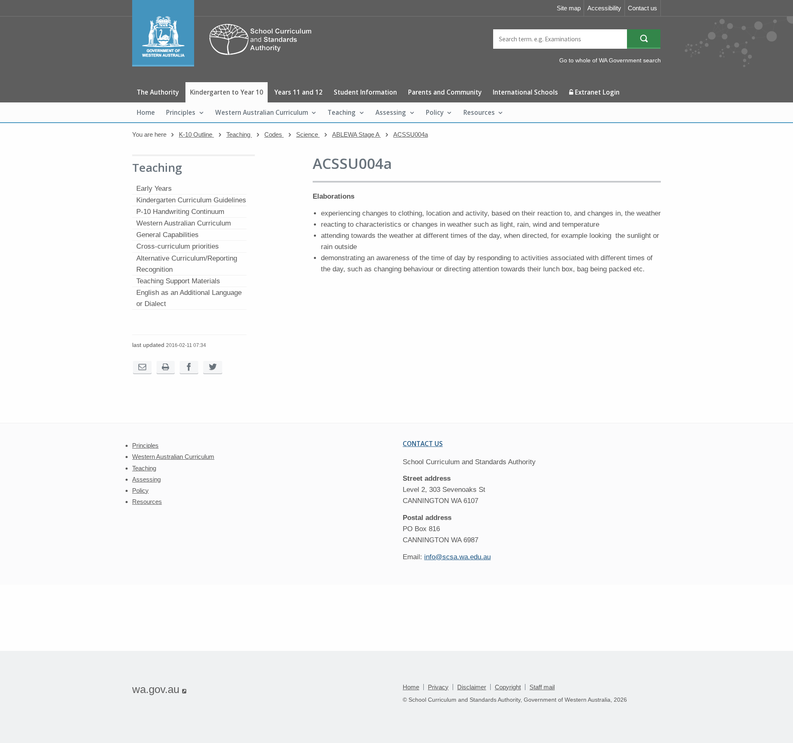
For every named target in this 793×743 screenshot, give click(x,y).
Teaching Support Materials (178, 281)
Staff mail (542, 687)
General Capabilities (167, 235)
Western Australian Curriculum (261, 112)
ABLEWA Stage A (356, 134)
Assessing (390, 112)
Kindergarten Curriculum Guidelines (191, 200)
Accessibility (604, 8)
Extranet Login (596, 92)
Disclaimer (471, 687)
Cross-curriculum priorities (177, 246)
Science (308, 134)
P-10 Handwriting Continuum (180, 212)
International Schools (525, 92)
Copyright (508, 687)
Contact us (642, 8)
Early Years (154, 188)
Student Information (365, 92)
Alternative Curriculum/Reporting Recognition (186, 263)
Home (146, 112)
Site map (569, 8)
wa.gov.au (159, 689)
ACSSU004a (410, 134)
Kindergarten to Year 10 (226, 92)
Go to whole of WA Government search (610, 60)
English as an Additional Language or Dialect (189, 298)
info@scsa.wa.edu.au (457, 557)
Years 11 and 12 (298, 92)
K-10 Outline (196, 134)
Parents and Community (445, 92)
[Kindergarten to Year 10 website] (226, 64)
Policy (435, 112)
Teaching (342, 112)
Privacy (438, 687)
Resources (479, 112)
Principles (180, 112)
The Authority (158, 92)
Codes (274, 134)
